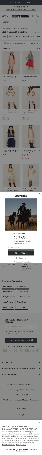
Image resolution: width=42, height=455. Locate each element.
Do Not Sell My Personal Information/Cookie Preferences (21, 450)
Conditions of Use (8, 445)
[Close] (39, 422)
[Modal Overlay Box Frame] (21, 227)
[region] (21, 437)
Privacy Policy (21, 445)
